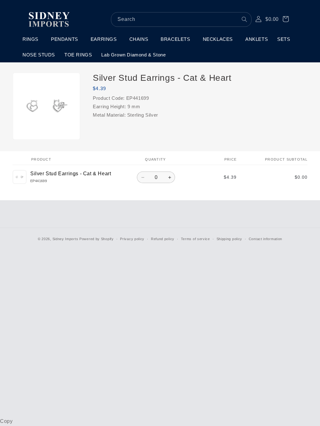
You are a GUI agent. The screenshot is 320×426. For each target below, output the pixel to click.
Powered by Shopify (96, 239)
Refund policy (162, 239)
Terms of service (195, 239)
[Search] (244, 19)
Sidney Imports (65, 239)
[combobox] (181, 19)
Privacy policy (132, 239)
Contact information (265, 239)
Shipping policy (229, 239)
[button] (32, 39)
